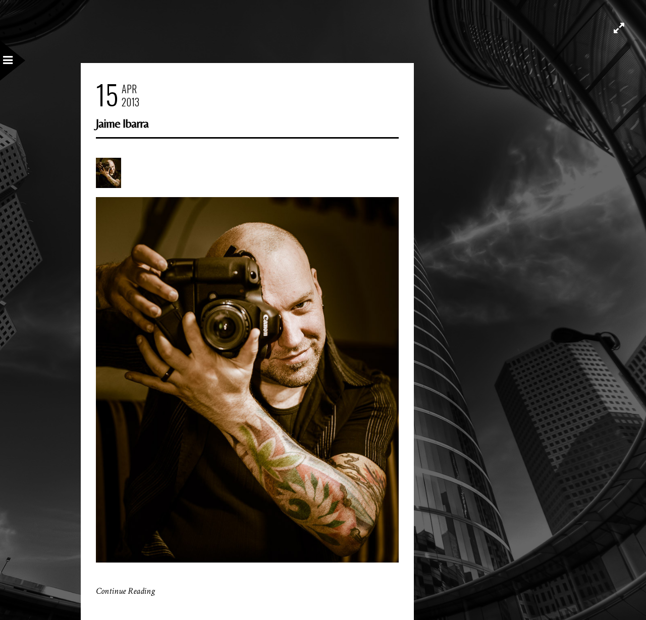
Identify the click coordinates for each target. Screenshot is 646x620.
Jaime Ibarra (122, 123)
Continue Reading (125, 591)
